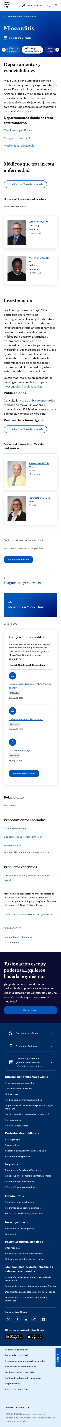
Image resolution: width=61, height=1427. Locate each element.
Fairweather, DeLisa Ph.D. (39, 499)
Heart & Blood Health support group (28, 651)
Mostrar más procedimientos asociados (25, 852)
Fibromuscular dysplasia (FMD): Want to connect (30, 685)
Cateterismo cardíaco (15, 828)
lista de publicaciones (33, 400)
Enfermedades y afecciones (22, 16)
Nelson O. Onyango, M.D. (39, 259)
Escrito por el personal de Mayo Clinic (24, 540)
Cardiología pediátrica (18, 130)
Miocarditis (19, 28)
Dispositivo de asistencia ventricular (23, 836)
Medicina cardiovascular (20, 145)
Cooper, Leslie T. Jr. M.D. (39, 464)
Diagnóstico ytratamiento (11, 49)
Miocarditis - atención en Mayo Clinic (23, 548)
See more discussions (24, 773)
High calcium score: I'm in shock (26, 718)
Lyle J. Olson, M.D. (38, 221)
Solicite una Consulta (20, 37)
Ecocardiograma (12, 844)
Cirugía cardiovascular (18, 138)
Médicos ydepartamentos (33, 49)
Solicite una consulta (18, 559)
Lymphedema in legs (19, 750)
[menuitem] (32, 50)
